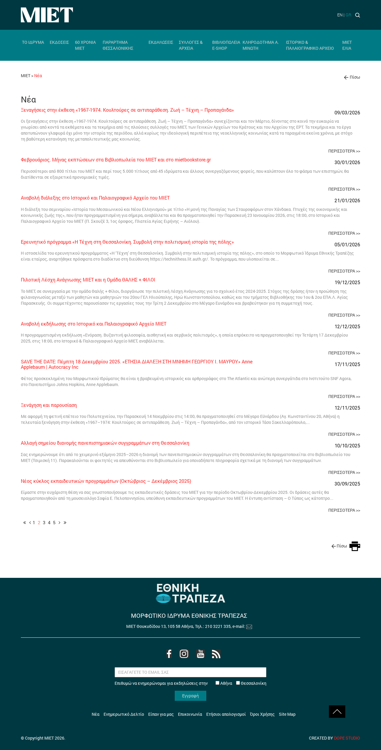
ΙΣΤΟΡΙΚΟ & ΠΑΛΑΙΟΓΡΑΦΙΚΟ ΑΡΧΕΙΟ (310, 45)
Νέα (95, 714)
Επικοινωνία (190, 714)
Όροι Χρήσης (262, 714)
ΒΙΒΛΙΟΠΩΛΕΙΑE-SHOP (226, 45)
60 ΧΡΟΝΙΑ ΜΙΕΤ (85, 45)
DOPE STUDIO (347, 738)
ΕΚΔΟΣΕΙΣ (59, 42)
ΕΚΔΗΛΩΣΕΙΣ (161, 42)
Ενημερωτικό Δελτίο (124, 714)
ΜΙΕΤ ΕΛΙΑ (347, 45)
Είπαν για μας (161, 714)
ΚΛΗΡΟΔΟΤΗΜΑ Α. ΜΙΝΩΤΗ (261, 45)
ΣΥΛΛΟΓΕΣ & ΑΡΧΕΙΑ (191, 45)
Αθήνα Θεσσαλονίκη (242, 683)
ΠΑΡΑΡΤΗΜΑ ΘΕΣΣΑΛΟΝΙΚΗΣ (118, 45)
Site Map (287, 714)
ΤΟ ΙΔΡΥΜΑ (33, 42)
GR (348, 15)
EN (340, 15)
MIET (25, 75)
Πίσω (355, 77)
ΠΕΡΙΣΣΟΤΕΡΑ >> (344, 151)
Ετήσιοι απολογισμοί (226, 714)
